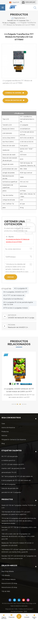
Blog (3, 443)
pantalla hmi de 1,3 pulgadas (11, 492)
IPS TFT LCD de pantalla (10, 456)
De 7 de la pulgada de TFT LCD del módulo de (17, 476)
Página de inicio (19, 18)
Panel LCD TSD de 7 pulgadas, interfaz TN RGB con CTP (19, 506)
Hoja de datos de (13, 100)
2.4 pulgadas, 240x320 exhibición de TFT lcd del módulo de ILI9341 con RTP (19, 390)
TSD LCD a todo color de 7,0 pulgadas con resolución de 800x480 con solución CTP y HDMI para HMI (18, 536)
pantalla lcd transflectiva (14, 299)
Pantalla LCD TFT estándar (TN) (18, 20)
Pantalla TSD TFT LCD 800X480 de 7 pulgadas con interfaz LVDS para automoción (19, 557)
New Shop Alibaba (8, 571)
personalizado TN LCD (9, 472)
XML (16, 609)
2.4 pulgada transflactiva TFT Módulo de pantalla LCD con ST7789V (17, 240)
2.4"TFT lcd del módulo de (14, 295)
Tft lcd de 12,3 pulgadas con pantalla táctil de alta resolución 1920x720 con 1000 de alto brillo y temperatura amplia (19, 520)
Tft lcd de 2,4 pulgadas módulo (16, 308)
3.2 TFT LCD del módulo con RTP (13, 464)
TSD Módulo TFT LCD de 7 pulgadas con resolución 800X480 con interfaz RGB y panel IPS (19, 551)
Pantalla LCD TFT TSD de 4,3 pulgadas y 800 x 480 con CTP (19, 528)
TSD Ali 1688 (6, 591)
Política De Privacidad (25, 609)
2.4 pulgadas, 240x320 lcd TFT (16, 292)
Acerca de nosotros (8, 427)
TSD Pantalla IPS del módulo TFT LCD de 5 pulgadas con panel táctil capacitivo (16, 513)
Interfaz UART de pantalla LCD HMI (13, 468)
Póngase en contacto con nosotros (14, 439)
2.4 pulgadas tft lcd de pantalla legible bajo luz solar (18, 303)
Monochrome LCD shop (9, 583)
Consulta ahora (13, 93)
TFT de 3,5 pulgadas (8, 484)
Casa (3, 423)
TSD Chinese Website (8, 579)
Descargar (30, 2)
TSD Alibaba (6, 575)
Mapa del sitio (9, 609)
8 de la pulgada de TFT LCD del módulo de (16, 480)
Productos (5, 431)
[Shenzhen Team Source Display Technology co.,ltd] (13, 7)
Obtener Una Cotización (19, 616)
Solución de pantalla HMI (10, 488)
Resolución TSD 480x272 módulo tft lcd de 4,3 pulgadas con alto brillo (17, 544)
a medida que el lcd (8, 460)
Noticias (4, 435)
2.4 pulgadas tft (21, 288)
